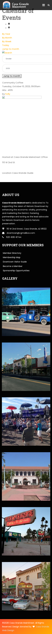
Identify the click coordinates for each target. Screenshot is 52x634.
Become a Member (12, 266)
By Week (6, 41)
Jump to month (10, 48)
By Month (7, 37)
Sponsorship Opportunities (16, 270)
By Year (6, 33)
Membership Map (11, 257)
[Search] (26, 53)
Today (5, 45)
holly (7, 93)
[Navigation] (43, 5)
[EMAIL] (9, 27)
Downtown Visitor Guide (15, 261)
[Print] (9, 24)
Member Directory (12, 253)
